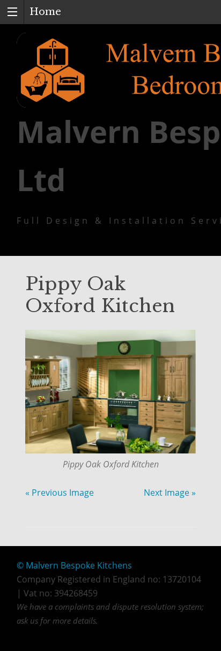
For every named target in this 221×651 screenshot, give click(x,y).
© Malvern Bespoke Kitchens (74, 565)
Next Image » (170, 492)
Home (45, 12)
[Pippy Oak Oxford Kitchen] (110, 391)
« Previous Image (59, 492)
